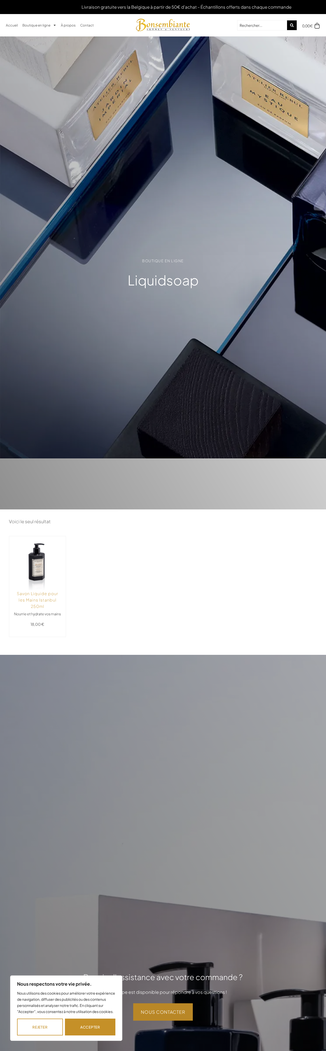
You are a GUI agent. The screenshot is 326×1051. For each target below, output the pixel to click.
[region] (66, 1008)
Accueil (12, 25)
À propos (68, 25)
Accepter (90, 1027)
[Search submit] (292, 25)
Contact (87, 25)
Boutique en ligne (36, 25)
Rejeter (39, 1027)
